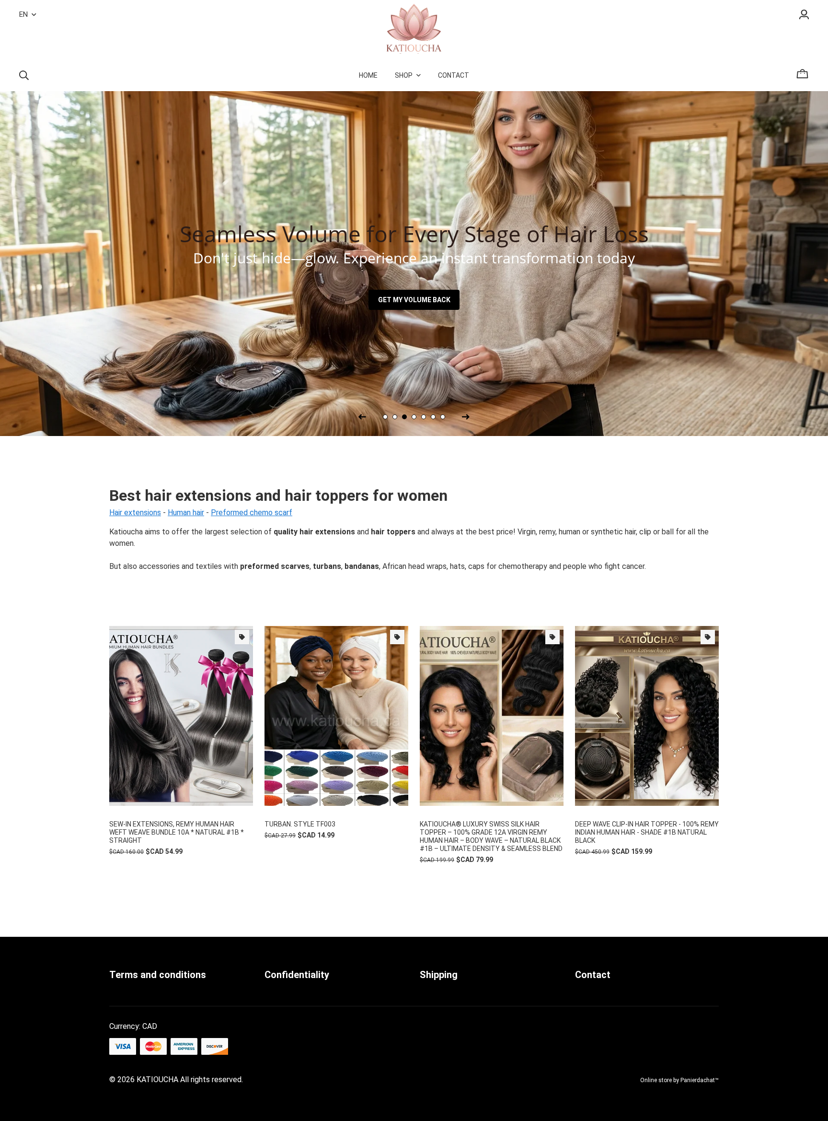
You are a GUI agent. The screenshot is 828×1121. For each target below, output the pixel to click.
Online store (656, 1080)
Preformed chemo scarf (251, 512)
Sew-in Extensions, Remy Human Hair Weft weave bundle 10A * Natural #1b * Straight (176, 832)
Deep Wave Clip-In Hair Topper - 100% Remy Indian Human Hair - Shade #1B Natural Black (647, 832)
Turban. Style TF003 (299, 824)
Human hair (186, 512)
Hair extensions (135, 512)
